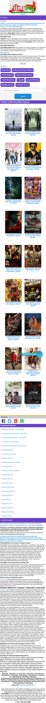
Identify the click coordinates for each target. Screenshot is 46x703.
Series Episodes (7, 508)
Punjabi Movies (7, 458)
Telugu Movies (6, 466)
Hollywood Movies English (10, 462)
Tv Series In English (8, 454)
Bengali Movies (7, 495)
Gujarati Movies (7, 475)
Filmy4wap (23, 685)
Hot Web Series (7, 483)
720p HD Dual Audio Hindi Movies (13, 446)
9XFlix (11, 525)
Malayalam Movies (8, 491)
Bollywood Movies (8, 512)
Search (23, 96)
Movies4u (23, 525)
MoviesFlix (4, 525)
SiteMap (39, 525)
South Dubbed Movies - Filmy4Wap (14, 437)
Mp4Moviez (23, 523)
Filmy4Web (4, 523)
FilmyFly (4, 18)
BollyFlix (39, 523)
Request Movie (7, 516)
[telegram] (39, 354)
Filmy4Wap (13, 523)
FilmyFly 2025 (4, 52)
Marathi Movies (7, 479)
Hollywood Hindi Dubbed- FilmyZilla (14, 433)
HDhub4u (31, 525)
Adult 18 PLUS (6, 503)
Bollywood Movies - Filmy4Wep (12, 429)
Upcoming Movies (8, 487)
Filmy (17, 525)
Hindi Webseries (7, 450)
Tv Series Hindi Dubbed (10, 442)
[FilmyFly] (23, 13)
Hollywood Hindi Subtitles (10, 470)
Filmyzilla (3, 590)
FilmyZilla (31, 685)
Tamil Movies (6, 499)
